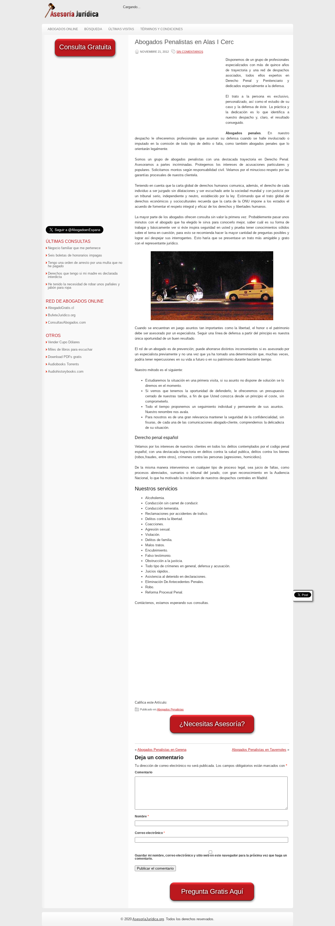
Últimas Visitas (121, 29)
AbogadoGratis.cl (61, 308)
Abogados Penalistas (170, 709)
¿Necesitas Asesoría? (212, 724)
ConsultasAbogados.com (67, 322)
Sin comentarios (189, 51)
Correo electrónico (150, 833)
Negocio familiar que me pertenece (74, 248)
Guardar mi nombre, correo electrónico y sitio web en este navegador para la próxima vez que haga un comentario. (211, 857)
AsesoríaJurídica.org (148, 919)
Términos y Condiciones (161, 29)
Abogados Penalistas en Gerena (161, 750)
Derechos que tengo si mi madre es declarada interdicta (83, 275)
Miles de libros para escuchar (70, 349)
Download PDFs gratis (65, 357)
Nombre (142, 816)
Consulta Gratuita (85, 47)
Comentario (143, 772)
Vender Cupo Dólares (64, 342)
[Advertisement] (179, 94)
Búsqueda (93, 29)
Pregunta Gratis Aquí (212, 891)
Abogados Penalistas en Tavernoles (259, 750)
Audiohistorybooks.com (65, 371)
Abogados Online (63, 29)
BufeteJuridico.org (61, 315)
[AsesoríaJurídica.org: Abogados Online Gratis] (71, 17)
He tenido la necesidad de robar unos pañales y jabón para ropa (84, 286)
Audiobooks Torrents (63, 364)
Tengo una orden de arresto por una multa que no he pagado (85, 264)
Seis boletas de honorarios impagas (75, 255)
